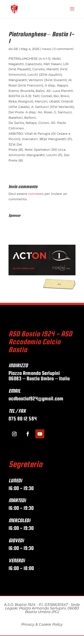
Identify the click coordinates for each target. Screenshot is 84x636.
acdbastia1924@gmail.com (37, 398)
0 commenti (63, 49)
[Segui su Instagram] (14, 434)
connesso (36, 194)
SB (15, 49)
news (46, 49)
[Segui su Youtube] (39, 433)
